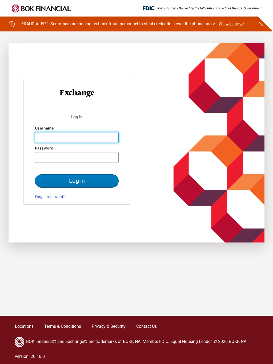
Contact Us (146, 326)
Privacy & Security (109, 326)
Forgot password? (50, 197)
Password (44, 148)
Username (45, 128)
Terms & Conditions (62, 326)
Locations (24, 326)
